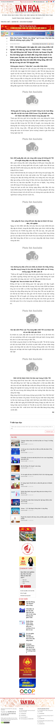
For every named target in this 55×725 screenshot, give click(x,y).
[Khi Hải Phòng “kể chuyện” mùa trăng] (15, 468)
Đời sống (40, 15)
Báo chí (13, 15)
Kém (24, 583)
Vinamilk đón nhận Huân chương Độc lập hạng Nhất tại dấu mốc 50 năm (36, 500)
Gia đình (28, 15)
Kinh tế (43, 15)
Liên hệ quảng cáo (40, 1)
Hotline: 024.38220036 (27, 1)
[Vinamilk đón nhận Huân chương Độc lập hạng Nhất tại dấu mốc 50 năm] (15, 502)
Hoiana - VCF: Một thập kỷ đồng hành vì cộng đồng (34, 508)
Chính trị (5, 15)
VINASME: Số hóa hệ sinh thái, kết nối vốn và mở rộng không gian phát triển (37, 458)
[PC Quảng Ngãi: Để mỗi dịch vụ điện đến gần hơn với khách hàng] (15, 485)
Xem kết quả (27, 586)
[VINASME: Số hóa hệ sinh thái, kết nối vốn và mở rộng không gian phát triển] (15, 460)
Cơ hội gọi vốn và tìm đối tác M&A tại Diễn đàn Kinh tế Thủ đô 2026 (36, 450)
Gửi (22, 586)
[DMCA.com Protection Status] (5, 722)
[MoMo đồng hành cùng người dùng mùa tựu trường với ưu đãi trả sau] (15, 494)
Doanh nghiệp (24, 444)
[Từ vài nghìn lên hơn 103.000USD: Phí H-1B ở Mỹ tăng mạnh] (15, 477)
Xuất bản (17, 15)
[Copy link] (6, 46)
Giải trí (36, 15)
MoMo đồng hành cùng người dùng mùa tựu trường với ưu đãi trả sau (36, 492)
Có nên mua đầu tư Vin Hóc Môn (27, 590)
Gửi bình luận (49, 431)
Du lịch (24, 15)
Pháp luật (19, 18)
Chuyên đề (14, 18)
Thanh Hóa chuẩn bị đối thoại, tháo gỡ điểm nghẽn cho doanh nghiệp (37, 517)
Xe (30, 18)
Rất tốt (24, 580)
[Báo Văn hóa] (27, 8)
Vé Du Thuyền (23, 593)
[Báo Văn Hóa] (27, 702)
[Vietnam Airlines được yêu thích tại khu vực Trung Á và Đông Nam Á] (15, 443)
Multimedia (38, 18)
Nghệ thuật (32, 15)
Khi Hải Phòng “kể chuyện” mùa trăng (31, 466)
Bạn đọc (22, 18)
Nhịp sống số (27, 18)
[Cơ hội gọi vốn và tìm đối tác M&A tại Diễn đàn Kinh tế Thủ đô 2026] (15, 451)
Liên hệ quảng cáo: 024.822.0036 (27, 718)
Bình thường (26, 581)
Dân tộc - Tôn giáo (49, 15)
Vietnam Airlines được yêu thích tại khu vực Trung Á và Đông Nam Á (37, 441)
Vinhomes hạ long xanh (25, 595)
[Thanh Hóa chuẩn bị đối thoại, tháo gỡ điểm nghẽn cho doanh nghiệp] (15, 519)
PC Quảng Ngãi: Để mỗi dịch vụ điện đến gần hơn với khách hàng (36, 483)
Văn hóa (9, 15)
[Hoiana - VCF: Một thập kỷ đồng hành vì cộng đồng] (15, 511)
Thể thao (21, 15)
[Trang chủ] (3, 15)
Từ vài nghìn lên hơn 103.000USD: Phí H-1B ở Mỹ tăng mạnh (37, 474)
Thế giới (33, 18)
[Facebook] (6, 38)
